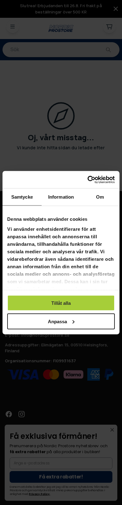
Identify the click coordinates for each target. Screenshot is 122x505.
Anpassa (57, 321)
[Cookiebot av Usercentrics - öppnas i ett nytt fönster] (88, 180)
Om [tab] (100, 197)
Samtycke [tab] (22, 197)
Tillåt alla (61, 303)
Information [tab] (61, 197)
